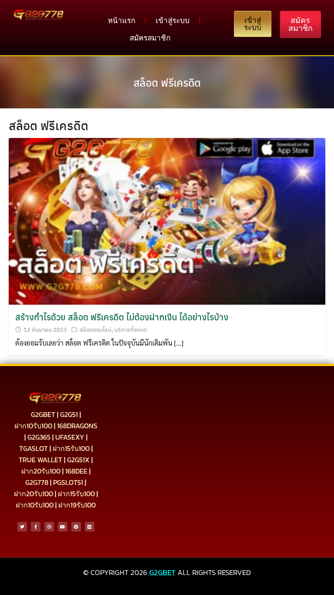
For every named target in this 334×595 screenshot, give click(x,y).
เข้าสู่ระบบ (173, 20)
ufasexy (69, 437)
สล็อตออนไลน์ (95, 329)
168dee (76, 471)
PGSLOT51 (68, 482)
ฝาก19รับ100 (77, 505)
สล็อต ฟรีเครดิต (167, 82)
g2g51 (69, 414)
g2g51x (78, 459)
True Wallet (40, 459)
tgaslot (33, 448)
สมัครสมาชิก (150, 38)
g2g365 (38, 437)
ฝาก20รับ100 (40, 471)
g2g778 (36, 482)
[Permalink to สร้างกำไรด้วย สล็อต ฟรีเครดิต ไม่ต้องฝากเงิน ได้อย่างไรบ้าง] (167, 220)
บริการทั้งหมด (130, 329)
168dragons (77, 425)
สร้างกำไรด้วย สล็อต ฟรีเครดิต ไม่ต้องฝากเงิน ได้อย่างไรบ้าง (121, 316)
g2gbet (43, 414)
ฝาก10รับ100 (33, 425)
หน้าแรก (121, 20)
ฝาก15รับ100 (71, 448)
